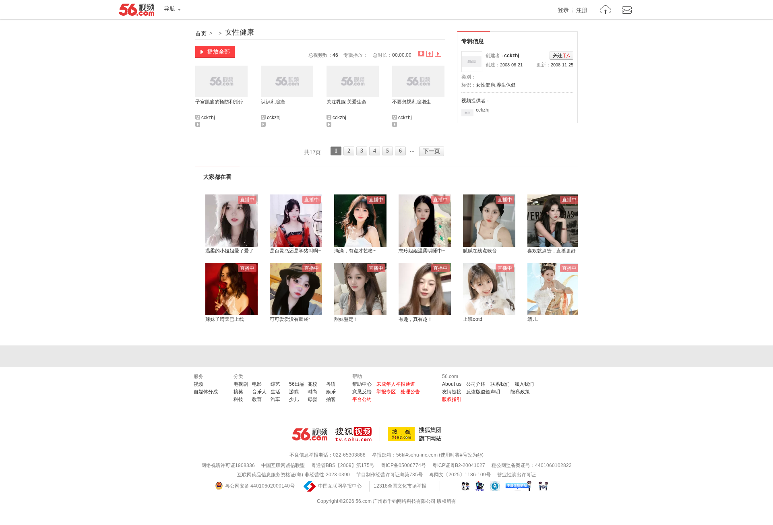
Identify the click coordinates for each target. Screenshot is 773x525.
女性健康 (239, 32)
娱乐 (331, 392)
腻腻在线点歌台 (480, 251)
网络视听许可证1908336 (228, 465)
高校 (312, 384)
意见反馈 (362, 392)
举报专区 (386, 392)
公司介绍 (476, 384)
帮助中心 (362, 384)
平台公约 (362, 399)
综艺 (275, 384)
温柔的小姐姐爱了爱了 (229, 251)
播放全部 (218, 51)
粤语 (331, 384)
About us (451, 384)
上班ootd (472, 319)
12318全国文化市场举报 (400, 486)
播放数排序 (438, 54)
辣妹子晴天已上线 (224, 319)
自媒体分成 (206, 392)
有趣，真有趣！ (415, 319)
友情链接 (451, 392)
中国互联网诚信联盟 (283, 465)
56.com (136, 11)
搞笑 (238, 392)
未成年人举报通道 (395, 384)
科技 (238, 399)
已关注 (561, 55)
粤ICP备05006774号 (403, 465)
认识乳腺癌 (273, 102)
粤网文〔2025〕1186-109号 (460, 474)
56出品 (296, 384)
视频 (198, 384)
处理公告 (410, 392)
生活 (275, 392)
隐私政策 (520, 392)
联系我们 (500, 384)
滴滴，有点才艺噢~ (355, 251)
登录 (563, 10)
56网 (309, 434)
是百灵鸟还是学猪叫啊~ (295, 251)
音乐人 (259, 392)
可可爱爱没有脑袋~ (290, 319)
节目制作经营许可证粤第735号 (389, 474)
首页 (201, 33)
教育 (257, 399)
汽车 (275, 399)
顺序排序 (429, 54)
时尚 (312, 392)
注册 (581, 10)
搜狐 (416, 434)
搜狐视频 (357, 434)
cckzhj (511, 55)
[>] (606, 10)
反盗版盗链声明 (483, 392)
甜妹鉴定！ (346, 319)
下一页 (431, 151)
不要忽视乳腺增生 (411, 102)
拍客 (331, 399)
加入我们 (524, 384)
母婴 (312, 399)
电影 (257, 384)
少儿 (294, 399)
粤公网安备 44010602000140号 (260, 486)
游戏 (294, 392)
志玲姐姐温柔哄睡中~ (422, 251)
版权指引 (451, 399)
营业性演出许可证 (516, 474)
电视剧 (241, 384)
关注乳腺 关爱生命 (346, 102)
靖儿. (532, 319)
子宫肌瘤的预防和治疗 (219, 102)
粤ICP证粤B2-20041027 (458, 465)
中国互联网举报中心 (340, 486)
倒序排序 (421, 54)
